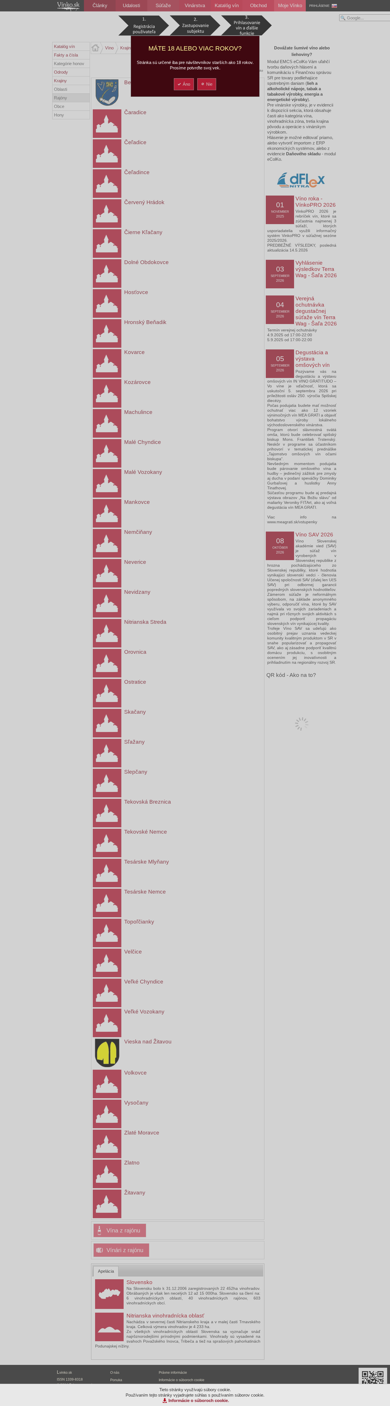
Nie (209, 84)
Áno (186, 84)
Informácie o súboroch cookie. (198, 1400)
